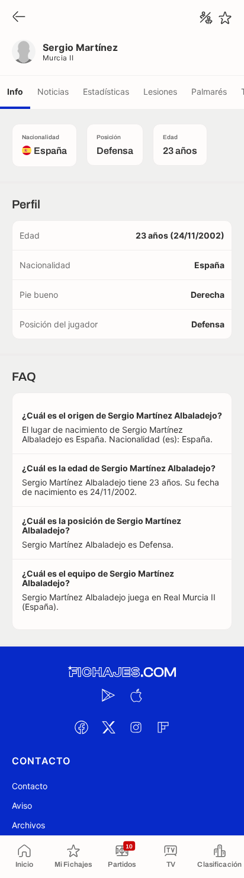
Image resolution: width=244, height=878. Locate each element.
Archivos (28, 825)
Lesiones (160, 91)
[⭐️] (225, 18)
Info (15, 91)
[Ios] (136, 695)
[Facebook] (81, 727)
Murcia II (58, 57)
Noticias (53, 91)
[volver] (19, 17)
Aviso (22, 805)
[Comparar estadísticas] (206, 18)
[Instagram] (136, 727)
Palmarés (209, 91)
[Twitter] (108, 727)
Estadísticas (106, 91)
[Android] (108, 695)
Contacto (29, 786)
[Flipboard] (163, 727)
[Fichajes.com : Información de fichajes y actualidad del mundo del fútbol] (122, 672)
